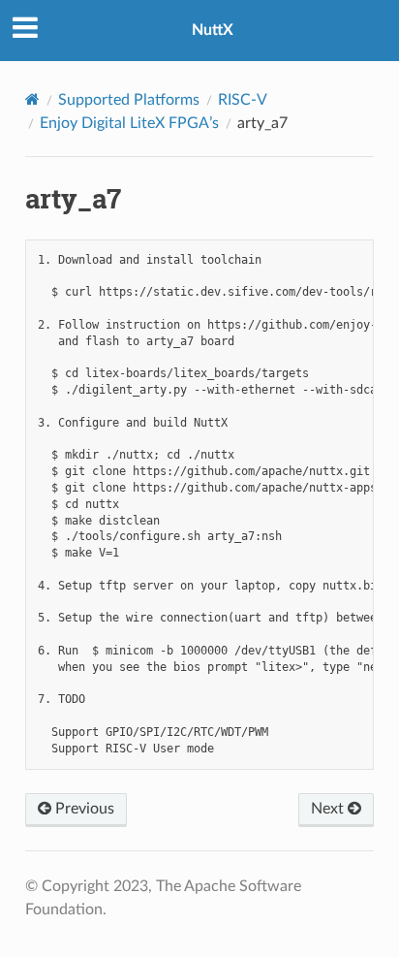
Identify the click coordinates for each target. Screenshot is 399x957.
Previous (82, 808)
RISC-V (242, 100)
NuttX (212, 30)
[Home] (32, 99)
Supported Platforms (129, 100)
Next (329, 808)
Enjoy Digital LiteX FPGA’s (129, 123)
